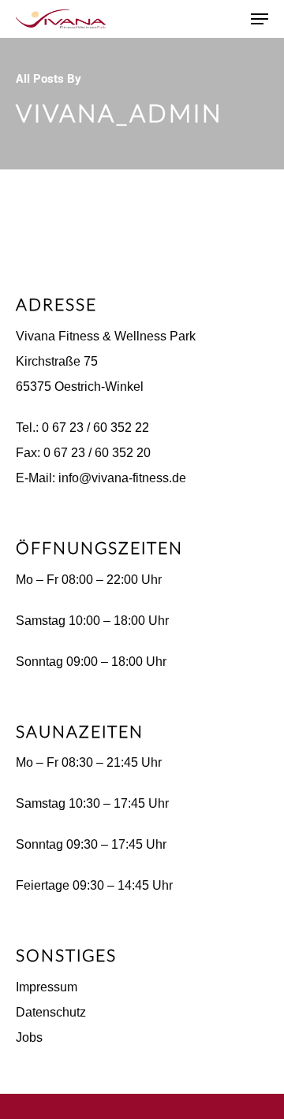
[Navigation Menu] (259, 19)
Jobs (29, 1037)
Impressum (46, 987)
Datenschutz (51, 1012)
